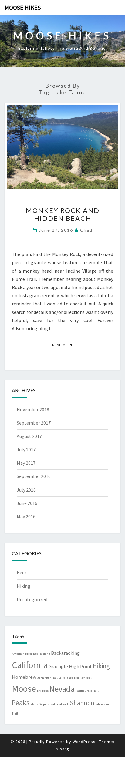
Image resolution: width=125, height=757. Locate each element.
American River (22, 654)
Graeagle (58, 666)
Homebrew (24, 677)
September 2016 (34, 476)
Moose (24, 688)
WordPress (84, 741)
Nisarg (62, 749)
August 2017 (29, 436)
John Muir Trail (47, 678)
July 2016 (26, 490)
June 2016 (27, 503)
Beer (21, 572)
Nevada (62, 689)
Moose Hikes (23, 7)
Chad (86, 230)
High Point (80, 666)
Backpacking (41, 654)
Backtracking (65, 653)
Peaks (20, 702)
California (30, 665)
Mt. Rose (43, 691)
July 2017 (26, 449)
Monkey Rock (83, 678)
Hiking (23, 586)
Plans (34, 704)
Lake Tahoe (66, 678)
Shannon (82, 703)
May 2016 (26, 516)
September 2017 (34, 423)
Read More (64, 345)
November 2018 (33, 409)
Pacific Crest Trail (87, 691)
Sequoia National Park (54, 704)
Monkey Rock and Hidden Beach (63, 214)
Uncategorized (32, 599)
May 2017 (26, 463)
